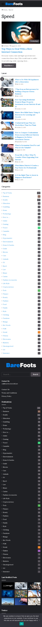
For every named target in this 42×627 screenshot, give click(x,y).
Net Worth (6, 325)
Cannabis (6, 231)
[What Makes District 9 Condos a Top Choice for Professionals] (7, 168)
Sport (5, 266)
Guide (5, 249)
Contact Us (5, 389)
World (5, 332)
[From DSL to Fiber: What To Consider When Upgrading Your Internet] (7, 158)
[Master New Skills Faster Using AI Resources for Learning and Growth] (7, 115)
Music (5, 273)
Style (4, 311)
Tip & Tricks (7, 193)
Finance (5, 294)
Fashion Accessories (10, 280)
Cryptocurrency (8, 287)
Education (6, 203)
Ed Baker (6, 46)
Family (5, 308)
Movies (5, 252)
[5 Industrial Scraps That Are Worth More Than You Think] (7, 126)
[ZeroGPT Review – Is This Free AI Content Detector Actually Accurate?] (8, 585)
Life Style (6, 283)
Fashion (5, 301)
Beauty (5, 297)
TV (4, 263)
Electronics (7, 339)
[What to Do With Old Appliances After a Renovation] (7, 82)
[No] (39, 620)
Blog (4, 235)
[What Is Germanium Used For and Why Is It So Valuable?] (7, 148)
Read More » (8, 66)
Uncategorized (8, 346)
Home (5, 10)
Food (4, 304)
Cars (4, 256)
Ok (22, 624)
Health (5, 200)
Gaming (5, 224)
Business (6, 196)
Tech (4, 290)
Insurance (6, 353)
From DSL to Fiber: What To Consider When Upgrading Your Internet (26, 157)
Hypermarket (7, 238)
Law (4, 270)
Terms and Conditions (9, 393)
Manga (5, 322)
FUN (4, 329)
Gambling (6, 207)
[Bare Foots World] (14, 3)
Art (4, 350)
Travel (5, 228)
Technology (7, 214)
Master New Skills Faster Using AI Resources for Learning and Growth (27, 114)
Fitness (5, 336)
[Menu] (3, 4)
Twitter (4, 610)
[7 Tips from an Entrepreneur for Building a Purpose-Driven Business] (7, 92)
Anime (5, 221)
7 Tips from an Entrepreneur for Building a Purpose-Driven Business (27, 91)
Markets (6, 343)
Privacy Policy (6, 396)
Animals (5, 259)
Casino (5, 276)
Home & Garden (8, 245)
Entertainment (8, 242)
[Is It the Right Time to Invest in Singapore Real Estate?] (7, 178)
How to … (6, 217)
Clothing (6, 315)
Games (5, 551)
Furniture (6, 318)
